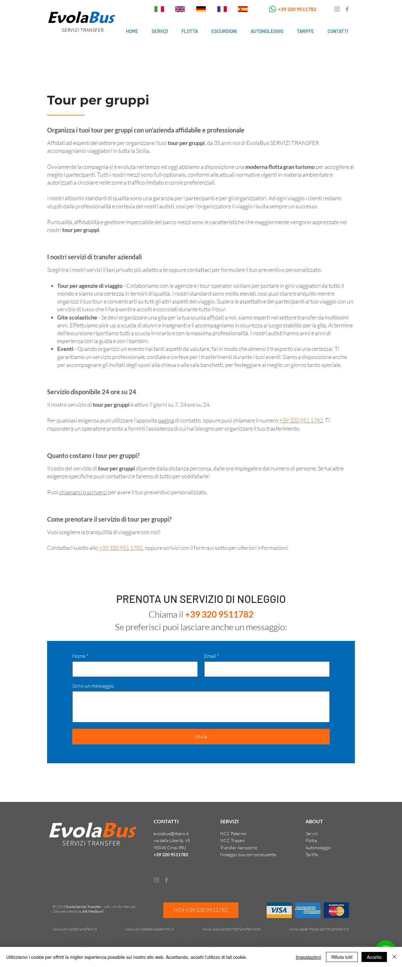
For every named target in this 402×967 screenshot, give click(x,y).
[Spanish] (242, 9)
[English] (180, 9)
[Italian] (159, 9)
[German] (200, 9)
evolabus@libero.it (171, 833)
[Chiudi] (394, 957)
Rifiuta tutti (341, 957)
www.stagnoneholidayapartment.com (204, 942)
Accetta (374, 957)
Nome (78, 655)
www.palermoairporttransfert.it (319, 929)
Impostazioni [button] (308, 957)
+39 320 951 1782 (301, 420)
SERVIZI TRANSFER (83, 30)
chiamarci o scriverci (83, 492)
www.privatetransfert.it (75, 929)
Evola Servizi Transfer (83, 906)
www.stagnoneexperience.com (134, 942)
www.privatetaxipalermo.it (149, 929)
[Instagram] (337, 9)
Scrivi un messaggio (93, 685)
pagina (166, 420)
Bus (101, 17)
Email (210, 655)
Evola (67, 17)
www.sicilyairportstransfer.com (231, 929)
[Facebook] (347, 9)
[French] (221, 9)
